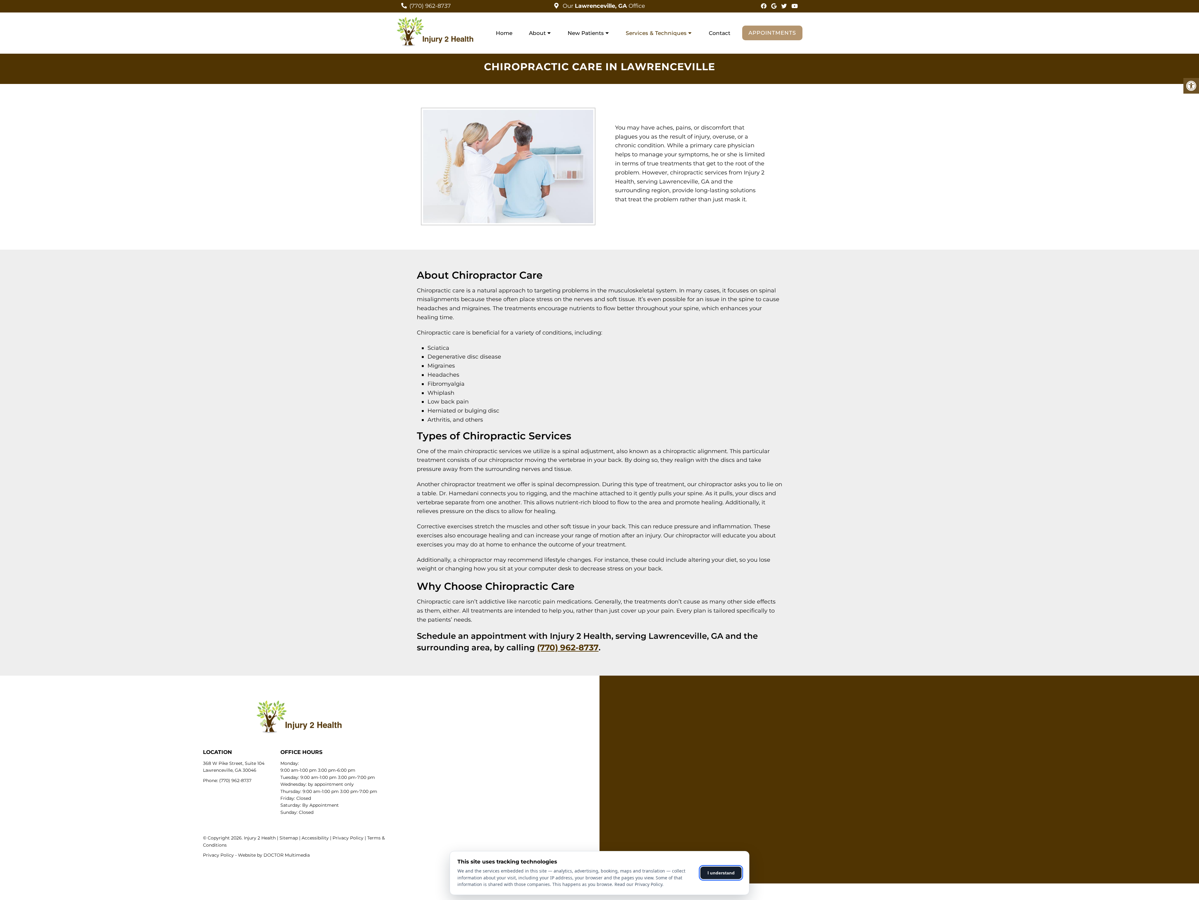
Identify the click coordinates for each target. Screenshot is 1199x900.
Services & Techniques (656, 33)
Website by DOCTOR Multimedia (274, 855)
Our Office (603, 5)
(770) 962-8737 (430, 5)
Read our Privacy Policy (638, 884)
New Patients (586, 33)
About (537, 33)
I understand (721, 872)
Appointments (772, 33)
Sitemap (288, 838)
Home (504, 33)
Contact (719, 33)
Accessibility (315, 838)
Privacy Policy (348, 838)
